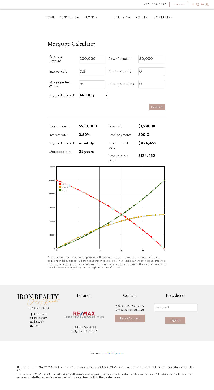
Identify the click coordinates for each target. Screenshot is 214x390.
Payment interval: (62, 143)
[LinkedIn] (202, 5)
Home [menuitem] (50, 17)
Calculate (157, 107)
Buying (89, 17)
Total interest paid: (118, 158)
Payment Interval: (62, 95)
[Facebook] (193, 5)
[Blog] (207, 5)
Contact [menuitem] (161, 17)
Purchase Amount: (56, 59)
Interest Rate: (58, 71)
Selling (121, 17)
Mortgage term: (61, 151)
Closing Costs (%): (122, 84)
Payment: (115, 126)
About (140, 17)
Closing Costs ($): (121, 71)
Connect (179, 4)
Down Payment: (120, 58)
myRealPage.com (114, 353)
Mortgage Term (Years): (60, 84)
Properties (67, 17)
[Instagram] (197, 5)
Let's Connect (130, 318)
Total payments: (120, 135)
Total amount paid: (118, 145)
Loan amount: (59, 126)
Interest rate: (58, 135)
